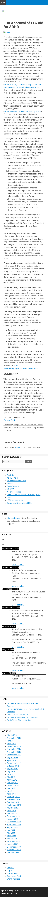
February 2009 (13, 841)
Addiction (11, 475)
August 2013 (12, 757)
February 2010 (13, 816)
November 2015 (14, 738)
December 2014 (14, 746)
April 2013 (11, 760)
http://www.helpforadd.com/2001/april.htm (22, 111)
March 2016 (12, 735)
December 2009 (14, 821)
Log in (9, 870)
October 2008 (13, 852)
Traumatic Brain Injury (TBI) (19, 503)
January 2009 (12, 844)
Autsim (10, 483)
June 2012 (11, 774)
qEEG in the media (15, 500)
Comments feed (14, 876)
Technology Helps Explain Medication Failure (23, 424)
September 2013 (14, 754)
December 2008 (14, 847)
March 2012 (12, 780)
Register (10, 867)
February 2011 (13, 796)
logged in (19, 447)
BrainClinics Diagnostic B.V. (19, 720)
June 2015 (11, 740)
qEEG (9, 497)
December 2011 (14, 785)
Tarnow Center (10, 420)
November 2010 (14, 799)
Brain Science (13, 486)
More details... (18, 564)
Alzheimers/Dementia (16, 480)
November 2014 (14, 749)
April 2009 (11, 835)
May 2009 (11, 833)
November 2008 (14, 849)
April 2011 (11, 794)
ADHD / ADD (12, 478)
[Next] (3, 544)
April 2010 (11, 810)
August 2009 (12, 827)
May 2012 (11, 777)
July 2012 (11, 771)
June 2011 (11, 791)
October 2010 (13, 802)
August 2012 (12, 768)
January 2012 (12, 782)
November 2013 (14, 752)
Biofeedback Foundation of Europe (22, 717)
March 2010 (12, 813)
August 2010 (12, 807)
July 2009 (11, 830)
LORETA (10, 489)
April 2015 (11, 743)
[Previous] (3, 539)
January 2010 (12, 819)
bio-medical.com (14, 518)
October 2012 (13, 766)
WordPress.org (13, 879)
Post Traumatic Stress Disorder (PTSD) (24, 494)
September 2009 (14, 824)
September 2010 (14, 805)
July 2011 (11, 788)
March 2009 (12, 838)
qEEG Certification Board (17, 714)
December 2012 (14, 763)
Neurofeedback (14, 492)
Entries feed (12, 873)
